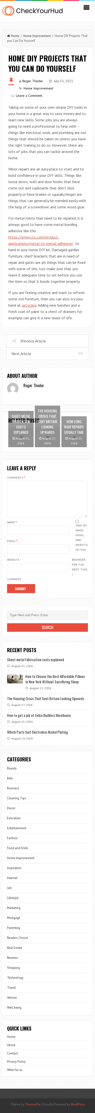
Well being (14, 1008)
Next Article (21, 353)
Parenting (13, 928)
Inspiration (14, 868)
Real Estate (14, 948)
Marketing (13, 908)
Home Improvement (37, 36)
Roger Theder (32, 81)
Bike (10, 778)
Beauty (12, 768)
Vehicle (12, 998)
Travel (11, 988)
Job (9, 888)
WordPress (78, 1104)
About (11, 1045)
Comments (16, 477)
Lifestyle (13, 898)
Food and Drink (17, 848)
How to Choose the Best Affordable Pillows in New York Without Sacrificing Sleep (55, 679)
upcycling (29, 305)
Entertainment (16, 828)
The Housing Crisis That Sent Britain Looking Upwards (45, 698)
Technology (15, 978)
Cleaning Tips (16, 798)
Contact (12, 1053)
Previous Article (33, 340)
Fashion (12, 838)
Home (15, 36)
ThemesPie (32, 1104)
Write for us (14, 1070)
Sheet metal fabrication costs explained (35, 659)
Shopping (13, 968)
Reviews (12, 958)
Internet (12, 878)
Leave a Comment (29, 95)
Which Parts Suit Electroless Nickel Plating (37, 732)
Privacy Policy (16, 1062)
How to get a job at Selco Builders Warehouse (39, 715)
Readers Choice (17, 938)
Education (14, 818)
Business (13, 788)
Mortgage (13, 918)
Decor (11, 808)
